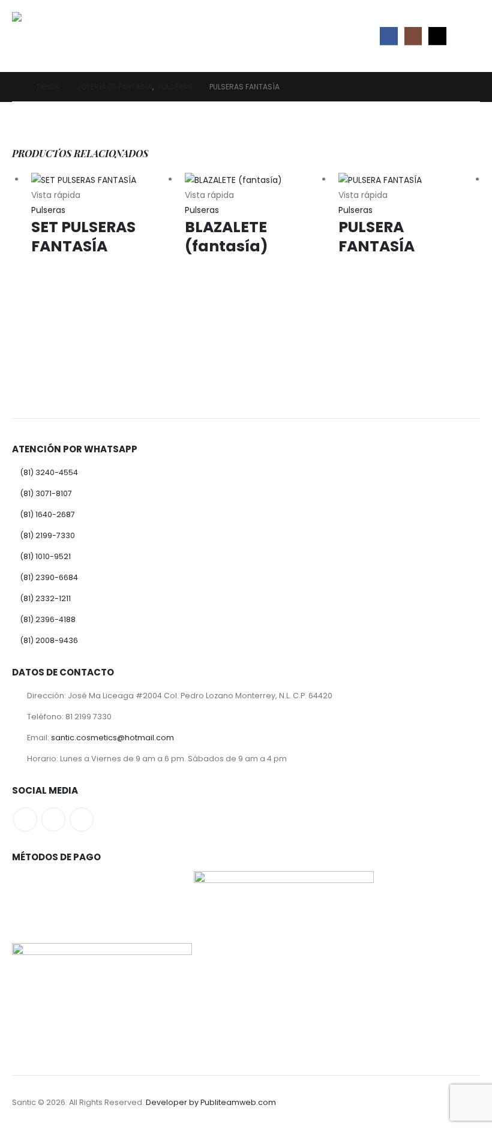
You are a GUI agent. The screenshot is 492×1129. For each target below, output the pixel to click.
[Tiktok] (437, 35)
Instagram (53, 819)
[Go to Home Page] (15, 86)
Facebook (25, 819)
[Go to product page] (102, 180)
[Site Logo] (45, 36)
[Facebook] (388, 35)
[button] (469, 36)
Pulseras (48, 210)
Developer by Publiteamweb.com (211, 1102)
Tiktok (82, 819)
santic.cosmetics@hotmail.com (112, 737)
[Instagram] (413, 35)
